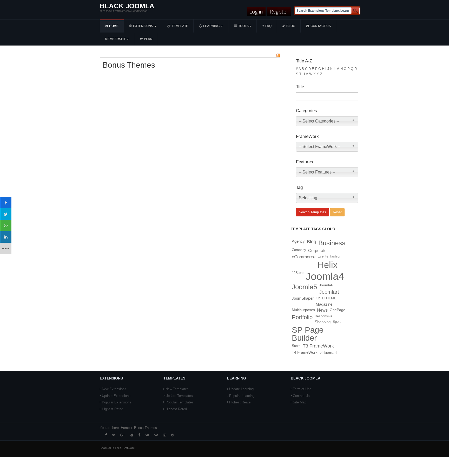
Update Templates (179, 396)
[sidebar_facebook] (5, 202)
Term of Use (302, 389)
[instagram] (164, 435)
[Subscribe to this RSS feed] (278, 55)
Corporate (317, 250)
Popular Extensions (116, 402)
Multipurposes (303, 310)
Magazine (324, 304)
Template (180, 26)
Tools (243, 26)
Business (331, 243)
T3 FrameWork (318, 346)
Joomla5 (304, 287)
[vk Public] (156, 435)
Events (323, 256)
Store (296, 346)
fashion (335, 256)
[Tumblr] (139, 435)
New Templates (177, 389)
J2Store (297, 273)
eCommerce (303, 256)
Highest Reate (239, 402)
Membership (115, 39)
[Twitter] (113, 435)
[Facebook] (106, 435)
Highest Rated (112, 409)
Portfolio (302, 317)
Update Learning (241, 389)
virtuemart (328, 352)
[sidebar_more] (5, 248)
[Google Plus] (122, 435)
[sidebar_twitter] (5, 214)
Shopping (323, 322)
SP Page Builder (307, 333)
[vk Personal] (147, 435)
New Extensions (114, 389)
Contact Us (301, 396)
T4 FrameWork (305, 352)
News (322, 310)
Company (299, 250)
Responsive (323, 316)
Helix (328, 265)
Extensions (143, 26)
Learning (211, 26)
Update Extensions (116, 396)
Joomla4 (325, 276)
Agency (298, 241)
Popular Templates (180, 402)
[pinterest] (172, 435)
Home (113, 26)
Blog (290, 26)
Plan (148, 39)
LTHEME (329, 298)
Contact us (321, 26)
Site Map (299, 402)
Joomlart (329, 292)
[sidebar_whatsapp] (5, 225)
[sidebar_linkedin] (5, 237)
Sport (337, 322)
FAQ (268, 26)
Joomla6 (326, 285)
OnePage (337, 310)
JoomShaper (303, 298)
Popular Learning (241, 396)
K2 (318, 298)
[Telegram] (131, 435)
